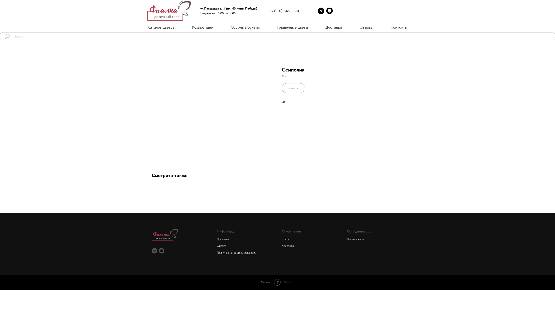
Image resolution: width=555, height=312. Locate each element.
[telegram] (154, 251)
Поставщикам (355, 239)
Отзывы (366, 27)
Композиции (202, 27)
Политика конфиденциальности (236, 252)
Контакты (399, 27)
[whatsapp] (161, 251)
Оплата (221, 245)
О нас (286, 239)
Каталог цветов (161, 27)
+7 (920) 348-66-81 (284, 11)
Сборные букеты (245, 27)
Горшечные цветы (292, 27)
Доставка (333, 27)
